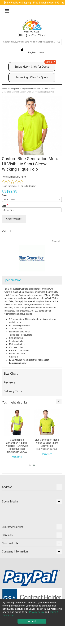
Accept (32, 621)
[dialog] (32, 612)
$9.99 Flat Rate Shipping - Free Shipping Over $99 (31, 2)
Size (4, 206)
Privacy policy (36, 611)
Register (32, 52)
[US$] (22, 50)
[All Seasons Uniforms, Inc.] (31, 26)
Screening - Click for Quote (32, 77)
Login (41, 52)
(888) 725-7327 (32, 35)
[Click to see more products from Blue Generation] (32, 258)
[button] (30, 465)
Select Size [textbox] (8, 210)
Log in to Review (28, 186)
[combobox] (32, 199)
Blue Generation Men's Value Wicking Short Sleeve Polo (47, 442)
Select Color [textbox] (9, 199)
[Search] (58, 42)
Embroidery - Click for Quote (35, 65)
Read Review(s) (9, 186)
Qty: (4, 231)
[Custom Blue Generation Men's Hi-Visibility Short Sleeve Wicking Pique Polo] (32, 97)
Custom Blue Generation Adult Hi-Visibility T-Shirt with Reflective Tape (17, 444)
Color (4, 195)
